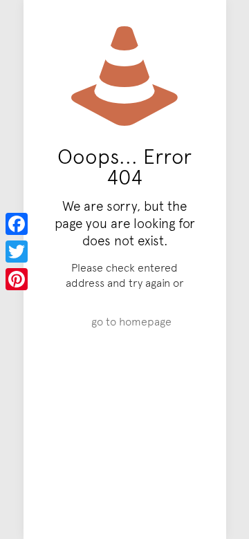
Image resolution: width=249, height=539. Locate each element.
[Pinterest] (16, 279)
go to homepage (131, 320)
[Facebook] (16, 224)
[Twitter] (16, 251)
